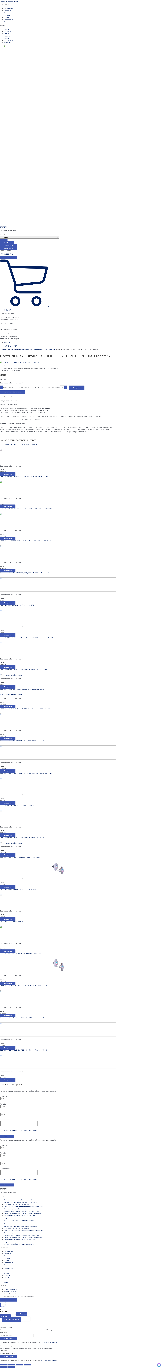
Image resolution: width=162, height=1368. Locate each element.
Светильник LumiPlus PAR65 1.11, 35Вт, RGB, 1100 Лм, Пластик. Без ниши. (26, 773)
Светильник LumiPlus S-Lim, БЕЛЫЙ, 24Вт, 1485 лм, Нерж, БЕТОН (24, 986)
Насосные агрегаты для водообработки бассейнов (23, 1207)
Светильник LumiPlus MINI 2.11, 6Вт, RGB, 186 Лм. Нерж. (20, 857)
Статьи (6, 17)
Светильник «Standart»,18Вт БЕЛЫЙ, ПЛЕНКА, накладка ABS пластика (26, 508)
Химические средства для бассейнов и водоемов (23, 1213)
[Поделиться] (11, 1364)
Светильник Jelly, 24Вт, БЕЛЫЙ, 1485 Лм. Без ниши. (19, 444)
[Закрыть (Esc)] (4, 1364)
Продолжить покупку (11, 1319)
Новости (7, 15)
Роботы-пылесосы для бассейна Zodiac (18, 1200)
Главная (3, 350)
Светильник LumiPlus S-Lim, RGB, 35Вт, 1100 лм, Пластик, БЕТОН (23, 1050)
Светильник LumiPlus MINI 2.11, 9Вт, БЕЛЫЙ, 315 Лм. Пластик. (22, 953)
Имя (2, 1332)
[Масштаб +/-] (27, 1364)
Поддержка (8, 20)
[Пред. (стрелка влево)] (4, 1367)
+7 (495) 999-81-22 (6, 254)
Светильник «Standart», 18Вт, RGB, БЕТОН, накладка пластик (22, 689)
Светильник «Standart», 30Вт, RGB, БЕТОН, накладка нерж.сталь (23, 669)
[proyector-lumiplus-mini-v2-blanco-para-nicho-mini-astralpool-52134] (22, 362)
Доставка (7, 11)
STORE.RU (3, 227)
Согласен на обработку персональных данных (20, 1130)
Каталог (10, 350)
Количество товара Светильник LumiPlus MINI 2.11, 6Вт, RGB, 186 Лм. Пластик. (31, 388)
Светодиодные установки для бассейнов (19, 1216)
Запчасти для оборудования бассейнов (19, 1220)
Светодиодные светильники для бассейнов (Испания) (34, 350)
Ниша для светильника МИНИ (11, 921)
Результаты (7, 242)
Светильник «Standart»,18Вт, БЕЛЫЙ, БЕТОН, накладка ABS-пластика (25, 541)
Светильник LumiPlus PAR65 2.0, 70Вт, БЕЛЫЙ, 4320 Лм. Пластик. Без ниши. (28, 573)
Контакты (7, 22)
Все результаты (8, 245)
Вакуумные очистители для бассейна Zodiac (20, 1202)
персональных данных (48, 1342)
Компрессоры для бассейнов (15, 1209)
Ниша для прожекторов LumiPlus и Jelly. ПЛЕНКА (18, 605)
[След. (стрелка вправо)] (11, 1367)
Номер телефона (6, 1335)
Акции (6, 1218)
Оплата (6, 13)
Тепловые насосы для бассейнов (16, 1204)
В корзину (77, 388)
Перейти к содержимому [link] (9, 1)
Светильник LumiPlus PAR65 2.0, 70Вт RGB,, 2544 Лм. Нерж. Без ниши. (25, 709)
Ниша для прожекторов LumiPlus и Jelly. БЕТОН (18, 889)
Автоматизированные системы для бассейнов (21, 1211)
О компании (8, 8)
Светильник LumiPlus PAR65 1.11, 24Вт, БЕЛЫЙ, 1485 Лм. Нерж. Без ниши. (26, 637)
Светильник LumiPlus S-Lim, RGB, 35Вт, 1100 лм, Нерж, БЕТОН (22, 1018)
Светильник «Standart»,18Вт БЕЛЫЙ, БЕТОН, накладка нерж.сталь (24, 476)
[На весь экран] (19, 1364)
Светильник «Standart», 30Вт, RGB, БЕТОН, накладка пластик (22, 837)
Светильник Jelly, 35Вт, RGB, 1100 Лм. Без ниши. (17, 805)
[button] (81, 25)
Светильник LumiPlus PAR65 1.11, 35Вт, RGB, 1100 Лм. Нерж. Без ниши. (25, 741)
